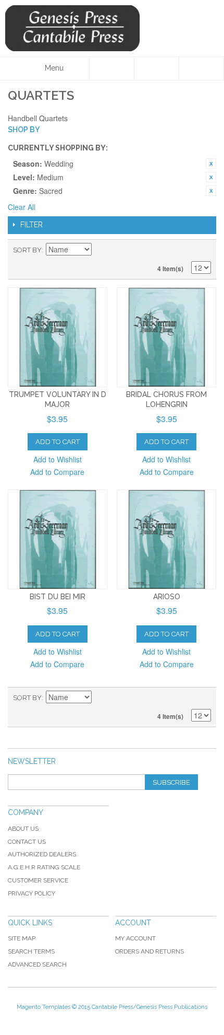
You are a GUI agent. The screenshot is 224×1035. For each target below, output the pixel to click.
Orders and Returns (149, 951)
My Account (135, 938)
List (203, 250)
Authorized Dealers (42, 854)
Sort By (27, 250)
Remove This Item (211, 163)
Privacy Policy (31, 893)
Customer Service (38, 880)
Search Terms (31, 951)
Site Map (21, 938)
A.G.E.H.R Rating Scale (44, 867)
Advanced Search (37, 964)
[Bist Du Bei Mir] (57, 539)
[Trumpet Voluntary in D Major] (57, 337)
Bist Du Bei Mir (57, 596)
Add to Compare (57, 472)
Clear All (21, 207)
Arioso (166, 596)
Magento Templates (43, 1007)
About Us (23, 828)
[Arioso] (166, 539)
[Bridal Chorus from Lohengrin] (166, 337)
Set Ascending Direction (101, 250)
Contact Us (27, 841)
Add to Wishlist (57, 459)
